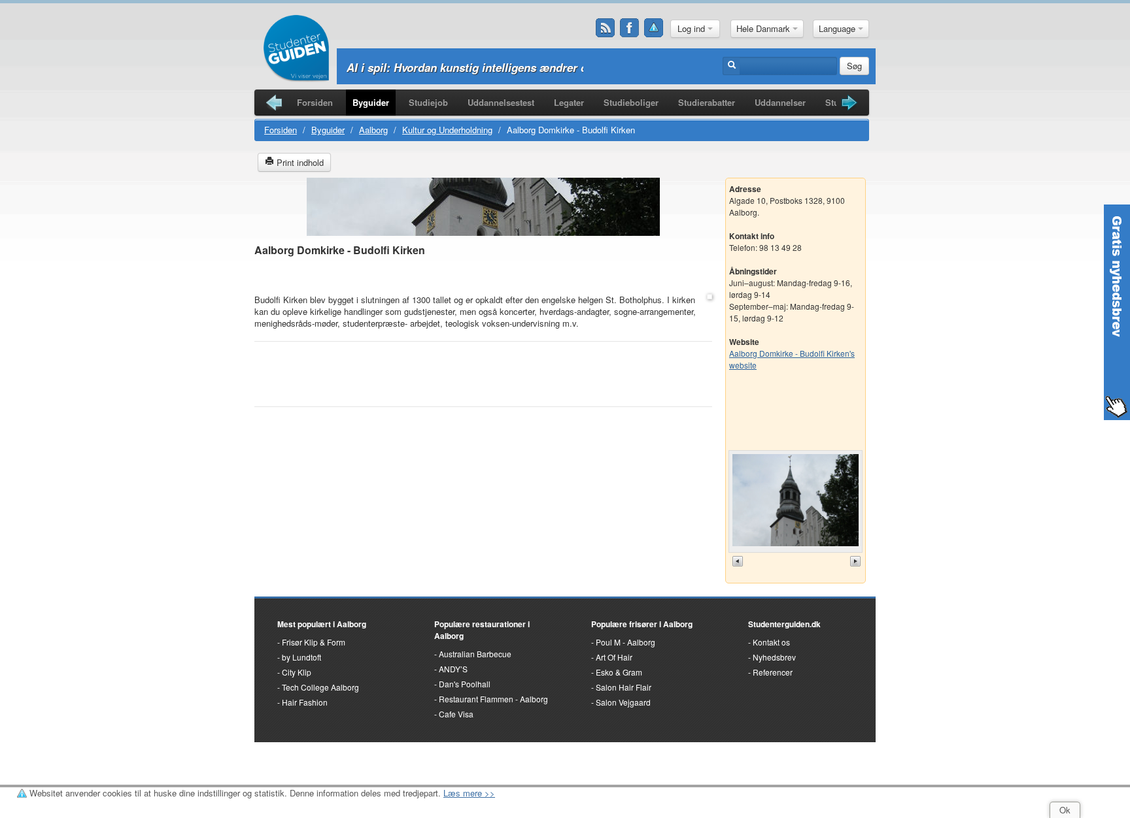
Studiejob (428, 102)
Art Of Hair (614, 657)
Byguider (370, 102)
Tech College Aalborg (320, 687)
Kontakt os (771, 641)
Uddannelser (780, 102)
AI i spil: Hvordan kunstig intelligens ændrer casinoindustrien (507, 67)
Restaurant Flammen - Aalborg (493, 698)
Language (838, 28)
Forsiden (315, 102)
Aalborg (373, 129)
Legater (569, 102)
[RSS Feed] (605, 28)
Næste (856, 561)
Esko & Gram (619, 672)
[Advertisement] (483, 276)
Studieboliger (631, 102)
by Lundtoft (301, 657)
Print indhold (299, 162)
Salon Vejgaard (623, 702)
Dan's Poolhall (464, 683)
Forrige (738, 561)
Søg (854, 65)
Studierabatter (706, 102)
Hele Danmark (764, 28)
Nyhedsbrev (774, 657)
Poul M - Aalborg (625, 641)
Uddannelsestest (501, 102)
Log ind (692, 28)
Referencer (773, 672)
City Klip (296, 672)
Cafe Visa (456, 713)
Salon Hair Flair (623, 687)
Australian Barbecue (475, 653)
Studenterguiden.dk (784, 624)
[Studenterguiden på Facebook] (630, 28)
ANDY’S (453, 668)
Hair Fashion (305, 702)
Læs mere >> (469, 793)
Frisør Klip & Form (313, 641)
